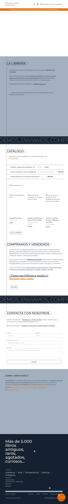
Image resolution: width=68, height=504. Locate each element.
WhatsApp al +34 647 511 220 (31, 320)
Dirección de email (12, 340)
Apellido (37, 333)
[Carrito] (38, 4)
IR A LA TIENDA (17, 36)
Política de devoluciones (57, 494)
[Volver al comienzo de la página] (56, 488)
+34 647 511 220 (9, 480)
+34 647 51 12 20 (13, 390)
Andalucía (10, 475)
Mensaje (9, 347)
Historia (45, 472)
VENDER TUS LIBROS (34, 36)
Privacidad (45, 494)
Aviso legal (30, 494)
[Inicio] (13, 4)
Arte (20, 472)
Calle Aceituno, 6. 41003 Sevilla (14, 481)
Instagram (8, 486)
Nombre (9, 333)
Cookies (38, 494)
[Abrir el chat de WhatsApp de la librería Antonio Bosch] (61, 497)
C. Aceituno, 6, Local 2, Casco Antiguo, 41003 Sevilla (29, 387)
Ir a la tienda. (13, 158)
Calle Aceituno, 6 (39, 84)
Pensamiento (32, 472)
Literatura (10, 472)
